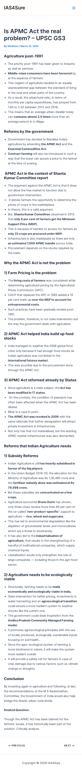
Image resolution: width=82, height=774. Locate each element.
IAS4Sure (14, 8)
